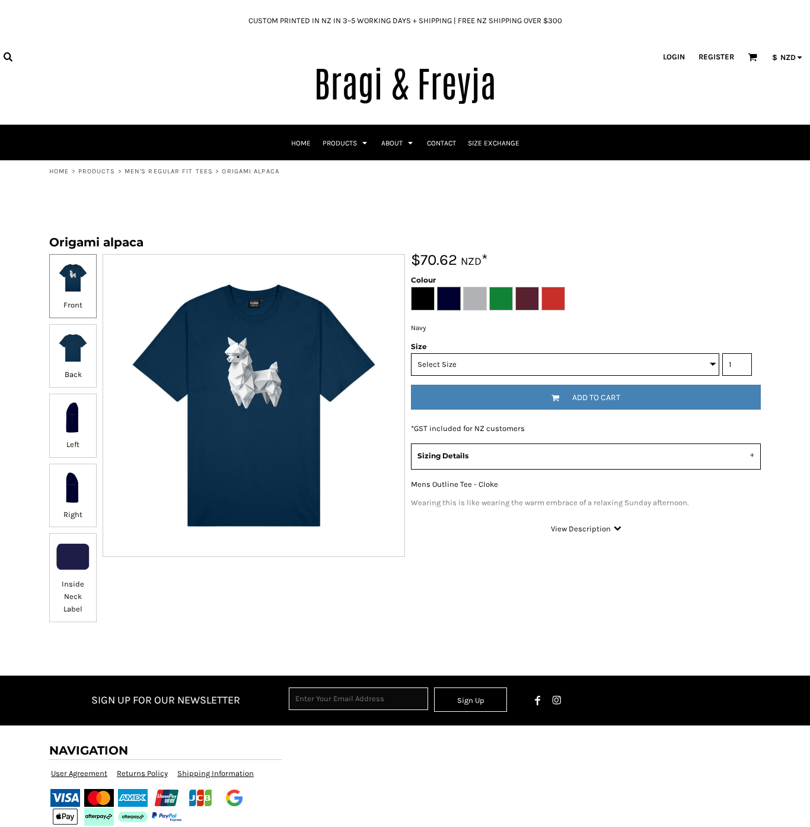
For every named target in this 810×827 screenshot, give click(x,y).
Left (72, 444)
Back (73, 374)
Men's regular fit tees (169, 171)
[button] (7, 56)
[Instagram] (556, 700)
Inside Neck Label (73, 596)
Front (72, 304)
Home (59, 171)
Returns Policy (142, 773)
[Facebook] (538, 700)
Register (716, 56)
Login (674, 56)
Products (97, 171)
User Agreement (79, 773)
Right (72, 514)
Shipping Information (215, 773)
